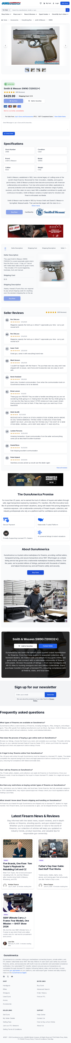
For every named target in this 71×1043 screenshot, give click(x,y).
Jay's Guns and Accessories (24, 116)
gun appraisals (15, 970)
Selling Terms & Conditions (12, 1029)
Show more (36, 206)
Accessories (14, 20)
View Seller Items (60, 116)
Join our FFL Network (11, 1026)
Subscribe (50, 695)
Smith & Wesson (61, 728)
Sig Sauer (51, 728)
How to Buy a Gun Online (46, 1022)
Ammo (5, 1000)
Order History (42, 993)
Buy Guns (35, 572)
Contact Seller (9, 133)
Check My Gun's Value (59, 14)
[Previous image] (5, 45)
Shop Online (5, 14)
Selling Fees (7, 1022)
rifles (51, 726)
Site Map (50, 1039)
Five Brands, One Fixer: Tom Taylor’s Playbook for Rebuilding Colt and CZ (17, 866)
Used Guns (7, 996)
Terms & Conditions (41, 1039)
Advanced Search (43, 989)
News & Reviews (29, 14)
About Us (40, 1026)
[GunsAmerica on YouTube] (12, 976)
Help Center (41, 1015)
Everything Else (27, 20)
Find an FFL (41, 996)
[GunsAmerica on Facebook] (4, 976)
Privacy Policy (29, 1039)
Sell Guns (65, 3)
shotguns (57, 726)
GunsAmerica (11, 955)
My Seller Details (9, 1018)
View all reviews (62, 467)
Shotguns (6, 993)
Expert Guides (43, 14)
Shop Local (17, 14)
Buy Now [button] (14, 101)
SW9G (51, 20)
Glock (45, 728)
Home (5, 20)
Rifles (5, 989)
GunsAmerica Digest (19, 973)
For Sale (5, 10)
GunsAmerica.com (17, 1037)
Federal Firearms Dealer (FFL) (34, 743)
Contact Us (41, 1018)
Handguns (6, 985)
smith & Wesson (40, 20)
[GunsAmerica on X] (8, 976)
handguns (45, 726)
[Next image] (65, 45)
